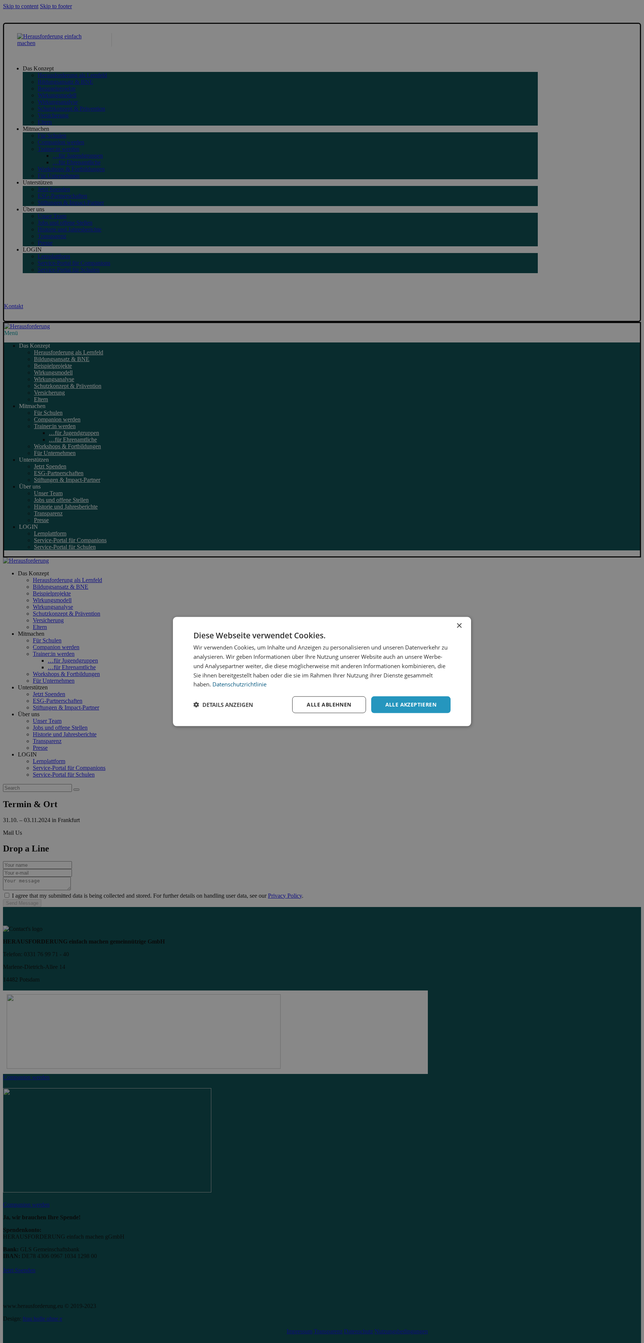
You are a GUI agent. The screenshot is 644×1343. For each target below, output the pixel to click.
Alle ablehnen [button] (329, 704)
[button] (223, 705)
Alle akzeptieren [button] (410, 704)
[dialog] (322, 671)
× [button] (459, 626)
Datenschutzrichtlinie (239, 684)
